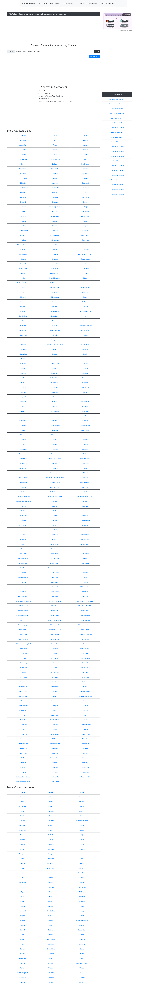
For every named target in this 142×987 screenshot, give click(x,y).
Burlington (85, 207)
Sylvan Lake (23, 696)
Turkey (22, 968)
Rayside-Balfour (23, 577)
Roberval (23, 591)
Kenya (22, 877)
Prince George (85, 563)
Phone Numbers (92, 3)
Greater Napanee (55, 330)
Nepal (82, 906)
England (82, 830)
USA (82, 973)
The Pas (85, 701)
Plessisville (23, 544)
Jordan (51, 873)
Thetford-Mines (23, 705)
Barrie (23, 164)
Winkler (54, 762)
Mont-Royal (23, 458)
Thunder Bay (23, 710)
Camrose (23, 221)
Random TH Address (117, 194)
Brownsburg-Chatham (55, 207)
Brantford (23, 197)
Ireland (22, 863)
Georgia (22, 844)
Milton (23, 444)
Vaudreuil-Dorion (85, 724)
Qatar (22, 935)
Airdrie (54, 135)
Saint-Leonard (54, 634)
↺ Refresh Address (94, 56)
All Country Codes (117, 123)
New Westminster (85, 473)
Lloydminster (23, 420)
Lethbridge (85, 411)
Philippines (82, 925)
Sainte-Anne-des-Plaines (85, 606)
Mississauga (23, 449)
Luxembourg (82, 887)
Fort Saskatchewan (85, 311)
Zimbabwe (82, 982)
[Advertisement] (53, 30)
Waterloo (23, 739)
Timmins (54, 710)
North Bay (23, 487)
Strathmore (85, 682)
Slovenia (22, 949)
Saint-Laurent (85, 629)
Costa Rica (82, 811)
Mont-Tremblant (85, 458)
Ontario (85, 511)
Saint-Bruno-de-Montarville (85, 601)
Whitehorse (85, 753)
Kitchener (85, 378)
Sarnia (85, 644)
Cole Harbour (85, 772)
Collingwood (23, 254)
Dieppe (85, 278)
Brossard (23, 207)
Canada (50, 806)
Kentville (55, 368)
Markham (23, 435)
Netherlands (22, 911)
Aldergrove (23, 140)
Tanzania (22, 963)
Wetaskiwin (23, 748)
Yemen (22, 982)
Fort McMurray (55, 311)
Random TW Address (117, 137)
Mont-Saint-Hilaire (55, 458)
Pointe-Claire (85, 544)
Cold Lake (85, 249)
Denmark (51, 820)
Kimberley (23, 373)
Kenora (23, 368)
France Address (55, 3)
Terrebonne (54, 701)
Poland (22, 930)
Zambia (50, 982)
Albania (22, 792)
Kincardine (54, 373)
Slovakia (82, 944)
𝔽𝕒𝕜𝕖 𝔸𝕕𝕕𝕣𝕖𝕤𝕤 (28, 4)
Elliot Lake (23, 302)
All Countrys (80, 3)
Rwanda (22, 939)
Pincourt (54, 539)
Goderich (23, 325)
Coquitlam (55, 259)
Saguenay (55, 596)
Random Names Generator (117, 104)
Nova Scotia (55, 501)
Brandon (54, 192)
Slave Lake (85, 663)
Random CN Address (117, 165)
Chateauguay (85, 235)
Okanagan (85, 506)
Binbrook (85, 178)
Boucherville (55, 188)
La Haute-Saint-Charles (23, 777)
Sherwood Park (85, 658)
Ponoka (23, 549)
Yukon (55, 772)
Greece (22, 849)
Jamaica (82, 868)
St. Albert (23, 672)
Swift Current (23, 691)
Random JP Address (117, 132)
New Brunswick (23, 477)
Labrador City (85, 387)
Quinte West (55, 572)
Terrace (23, 701)
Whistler (85, 748)
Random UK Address (117, 151)
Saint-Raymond (23, 639)
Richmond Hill (85, 777)
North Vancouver (55, 492)
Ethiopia (50, 835)
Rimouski (55, 587)
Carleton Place (23, 230)
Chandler (23, 235)
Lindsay (85, 416)
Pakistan (22, 920)
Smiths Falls (23, 667)
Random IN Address (117, 180)
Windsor (23, 762)
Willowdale (85, 758)
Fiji (82, 835)
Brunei (51, 801)
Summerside (55, 686)
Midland (85, 439)
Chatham (23, 240)
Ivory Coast (50, 868)
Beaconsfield (23, 169)
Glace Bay (85, 321)
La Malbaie (54, 382)
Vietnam (82, 977)
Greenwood (23, 335)
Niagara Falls (23, 482)
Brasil (22, 801)
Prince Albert (23, 563)
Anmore (85, 150)
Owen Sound (23, 525)
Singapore (51, 944)
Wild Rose (23, 758)
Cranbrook (54, 268)
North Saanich (23, 492)
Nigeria (22, 916)
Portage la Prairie (23, 558)
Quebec (85, 568)
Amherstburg (23, 145)
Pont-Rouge (85, 549)
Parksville (85, 525)
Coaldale (54, 245)
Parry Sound (23, 530)
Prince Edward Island (54, 568)
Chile (82, 806)
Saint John (85, 596)
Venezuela (51, 977)
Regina (85, 577)
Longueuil (85, 420)
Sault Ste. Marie (85, 648)
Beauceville (54, 169)
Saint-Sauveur (55, 639)
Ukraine (82, 968)
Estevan (54, 302)
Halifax (85, 335)
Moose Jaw (23, 463)
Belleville (85, 173)
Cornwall (23, 264)
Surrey (85, 686)
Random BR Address (117, 161)
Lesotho (82, 882)
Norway (50, 916)
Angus (55, 150)
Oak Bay (23, 506)
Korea (51, 877)
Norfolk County (55, 482)
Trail (23, 715)
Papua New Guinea (82, 920)
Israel (82, 863)
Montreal (85, 454)
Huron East (23, 354)
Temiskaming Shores (85, 696)
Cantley (23, 226)
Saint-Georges (85, 620)
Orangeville (23, 515)
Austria (82, 792)
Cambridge (85, 211)
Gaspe (85, 316)
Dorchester (85, 283)
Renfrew (23, 582)
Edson (85, 297)
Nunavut (85, 501)
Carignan (85, 226)
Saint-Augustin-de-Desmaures (23, 601)
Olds (54, 511)
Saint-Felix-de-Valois (54, 620)
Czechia (22, 820)
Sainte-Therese (54, 615)
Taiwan (82, 958)
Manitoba (55, 430)
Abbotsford (23, 135)
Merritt (55, 439)
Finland (22, 839)
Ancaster (23, 150)
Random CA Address (117, 146)
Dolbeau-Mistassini (23, 283)
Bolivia (51, 797)
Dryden (23, 292)
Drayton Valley (54, 287)
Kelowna (85, 363)
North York (85, 492)
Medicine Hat (55, 777)
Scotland (82, 939)
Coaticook (85, 245)
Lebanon (51, 882)
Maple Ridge (85, 430)
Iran (82, 858)
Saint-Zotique (85, 639)
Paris (54, 525)
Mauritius (82, 897)
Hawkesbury (85, 344)
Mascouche (54, 435)
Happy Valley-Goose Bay (55, 344)
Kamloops (23, 363)
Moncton (55, 449)
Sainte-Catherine (23, 610)
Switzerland (22, 958)
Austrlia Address (68, 3)
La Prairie (85, 382)
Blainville (23, 183)
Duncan (54, 292)
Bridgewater (55, 197)
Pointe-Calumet (55, 544)
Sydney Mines (85, 691)
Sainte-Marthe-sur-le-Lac (23, 615)
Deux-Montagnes (54, 278)
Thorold (85, 705)
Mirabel (54, 444)
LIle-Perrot (54, 416)
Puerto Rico (82, 930)
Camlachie (23, 216)
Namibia (50, 906)
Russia (82, 935)
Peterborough (85, 534)
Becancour (54, 173)
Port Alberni (23, 553)
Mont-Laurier (23, 454)
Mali (22, 897)
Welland (54, 739)
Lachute (23, 392)
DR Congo (22, 825)
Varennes (55, 724)
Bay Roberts (85, 164)
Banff (85, 159)
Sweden (82, 954)
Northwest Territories (23, 496)
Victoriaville (23, 734)
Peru (50, 925)
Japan (22, 873)
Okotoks (23, 511)
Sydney (54, 691)
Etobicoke (85, 302)
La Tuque (55, 387)
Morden (54, 463)
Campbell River (55, 216)
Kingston (85, 373)
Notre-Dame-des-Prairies (23, 501)
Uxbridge (23, 720)
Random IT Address (117, 184)
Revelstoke (85, 582)
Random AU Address (117, 127)
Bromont (54, 202)
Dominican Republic (82, 820)
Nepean (23, 473)
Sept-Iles (85, 653)
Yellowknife (85, 767)
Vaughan (23, 729)
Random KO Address (117, 156)
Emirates (50, 830)
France (51, 839)
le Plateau (85, 406)
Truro (85, 715)
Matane (85, 435)
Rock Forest (55, 591)
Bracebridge (85, 188)
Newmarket (85, 477)
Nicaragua (82, 911)
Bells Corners (23, 178)
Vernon (55, 729)
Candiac (54, 221)
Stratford (54, 682)
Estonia (22, 835)
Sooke (55, 667)
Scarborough (23, 653)
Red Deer (55, 577)
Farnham (54, 306)
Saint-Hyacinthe (55, 625)
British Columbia (85, 197)
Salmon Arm (55, 644)
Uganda (50, 968)
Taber (55, 696)
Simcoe (55, 663)
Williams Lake (54, 758)
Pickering (23, 539)
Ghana (82, 844)
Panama (50, 920)
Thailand (51, 963)
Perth (23, 534)
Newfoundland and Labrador (55, 477)
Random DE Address (117, 175)
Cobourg (23, 249)
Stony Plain (23, 682)
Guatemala (51, 849)
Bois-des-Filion (23, 188)
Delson (85, 273)
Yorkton (23, 772)
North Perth (85, 487)
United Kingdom (22, 973)
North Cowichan (55, 487)
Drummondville (85, 287)
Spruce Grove (85, 667)
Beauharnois (85, 169)
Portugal (50, 930)
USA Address (43, 3)
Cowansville (23, 268)
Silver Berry (23, 663)
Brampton (23, 192)
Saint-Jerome (23, 629)
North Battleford (85, 482)
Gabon (82, 839)
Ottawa (55, 520)
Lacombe (55, 392)
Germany (51, 844)
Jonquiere (85, 359)
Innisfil (85, 354)
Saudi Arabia (51, 939)
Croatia (22, 816)
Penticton (85, 530)
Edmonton (23, 297)
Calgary (54, 211)
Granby (54, 325)
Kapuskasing (55, 363)
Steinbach (55, 677)
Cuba (50, 816)
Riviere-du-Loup (85, 587)
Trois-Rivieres (55, 715)
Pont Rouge (54, 549)
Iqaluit (23, 359)
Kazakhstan (81, 873)
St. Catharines (55, 672)
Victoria (85, 729)
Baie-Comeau (23, 159)
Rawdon (85, 572)
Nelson (85, 468)
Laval (23, 406)
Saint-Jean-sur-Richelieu (85, 625)
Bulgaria (82, 801)
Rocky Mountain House (23, 782)
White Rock (23, 753)
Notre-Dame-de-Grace (55, 496)
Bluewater (55, 183)
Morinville (85, 463)
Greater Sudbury (85, 330)
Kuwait (82, 877)
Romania (51, 935)
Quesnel (23, 572)
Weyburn (55, 748)
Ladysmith (23, 397)
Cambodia (22, 806)
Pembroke (55, 530)
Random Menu (117, 94)
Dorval (23, 287)
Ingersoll (54, 354)
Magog (23, 430)
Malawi (50, 892)
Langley (54, 401)
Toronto (85, 710)
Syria (50, 958)
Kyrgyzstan (22, 882)
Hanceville (85, 340)
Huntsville (85, 349)
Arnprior (23, 154)
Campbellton (85, 216)
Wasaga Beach (85, 734)
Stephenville (85, 677)
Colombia (51, 811)
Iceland (82, 854)
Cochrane (55, 249)
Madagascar (22, 892)
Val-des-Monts (54, 720)
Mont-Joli (85, 449)
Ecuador (50, 825)
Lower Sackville (55, 425)
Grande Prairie (23, 330)
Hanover (23, 344)
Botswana (82, 797)
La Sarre (23, 387)
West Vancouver (55, 743)
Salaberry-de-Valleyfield (23, 644)
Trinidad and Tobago (82, 963)
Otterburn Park (85, 520)
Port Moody (85, 553)
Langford (23, 401)
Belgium (22, 797)
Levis (23, 416)
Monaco (50, 901)
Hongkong (22, 854)
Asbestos (55, 154)
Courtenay (85, 264)
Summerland (23, 686)
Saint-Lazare (23, 634)
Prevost (85, 558)
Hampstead (54, 340)
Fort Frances (23, 311)
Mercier (23, 439)
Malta (51, 897)
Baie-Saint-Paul (55, 159)
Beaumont (23, 173)
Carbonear (55, 226)
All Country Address (117, 118)
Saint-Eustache (85, 615)
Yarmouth (55, 767)
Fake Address (13, 14)
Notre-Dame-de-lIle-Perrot (85, 496)
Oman (82, 916)
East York (85, 292)
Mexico (22, 901)
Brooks (85, 202)
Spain (82, 949)
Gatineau (23, 321)
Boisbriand (85, 183)
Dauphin (23, 273)
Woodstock (23, 767)
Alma (55, 140)
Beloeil (55, 178)
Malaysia (82, 892)
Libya (22, 887)
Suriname (51, 954)
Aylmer (85, 154)
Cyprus (82, 816)
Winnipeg (85, 762)
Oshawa (23, 520)
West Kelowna (23, 743)
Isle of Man (50, 863)
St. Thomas (23, 677)
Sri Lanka (23, 954)
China (22, 811)
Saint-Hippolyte (23, 625)
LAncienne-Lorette (85, 397)
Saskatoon (55, 648)
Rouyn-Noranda (23, 596)
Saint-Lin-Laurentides (85, 634)
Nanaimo (55, 468)
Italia (22, 868)
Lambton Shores (55, 397)
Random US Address (117, 142)
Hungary (51, 854)
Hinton (55, 349)
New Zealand (51, 911)
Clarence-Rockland (23, 245)
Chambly (85, 230)
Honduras (82, 849)
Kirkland (23, 378)
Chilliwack (85, 240)
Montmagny (55, 454)
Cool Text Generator (117, 108)
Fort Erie (85, 306)
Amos (55, 145)
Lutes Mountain (85, 425)
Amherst (85, 140)
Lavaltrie (54, 406)
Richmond (23, 587)
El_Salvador (22, 830)
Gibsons (54, 321)
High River (23, 349)
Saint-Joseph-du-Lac (54, 629)
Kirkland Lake (54, 378)
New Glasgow (54, 473)
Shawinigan (23, 658)
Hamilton (23, 340)
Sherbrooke (54, 658)
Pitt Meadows (85, 539)
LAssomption (85, 401)
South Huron (55, 782)
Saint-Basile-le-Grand (54, 601)
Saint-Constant (23, 606)
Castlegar (55, 230)
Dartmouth (85, 268)
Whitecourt (54, 753)
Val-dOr (85, 720)
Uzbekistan (22, 977)
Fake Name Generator (107, 3)
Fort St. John (23, 316)
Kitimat (23, 382)
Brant (85, 192)
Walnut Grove (55, 734)
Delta (23, 278)
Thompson (54, 705)
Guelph (55, 335)
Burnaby (23, 211)
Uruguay (51, 973)
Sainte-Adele (55, 606)
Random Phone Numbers (117, 99)
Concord (23, 259)
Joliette (55, 359)
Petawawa (55, 534)
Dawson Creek (54, 273)
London (54, 420)
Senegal (22, 944)
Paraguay (22, 925)
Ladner (85, 392)
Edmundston (55, 297)
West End (85, 739)
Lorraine (23, 425)
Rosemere (85, 591)
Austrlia (50, 792)
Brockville (23, 202)
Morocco (82, 901)
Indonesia (51, 858)
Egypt (82, 825)
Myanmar (23, 906)
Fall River (23, 306)
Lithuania (51, 887)
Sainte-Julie (54, 610)
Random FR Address (117, 170)
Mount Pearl (23, 468)
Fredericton (54, 316)
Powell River (55, 558)
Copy (97, 51)
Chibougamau (55, 240)
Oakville (54, 506)
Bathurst (54, 164)
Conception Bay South (85, 254)
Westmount (85, 743)
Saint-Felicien (23, 620)
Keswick (85, 368)
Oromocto (85, 515)
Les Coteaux (55, 411)
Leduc (23, 411)
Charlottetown (54, 235)
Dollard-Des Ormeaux (55, 283)
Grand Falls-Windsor (85, 325)
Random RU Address (117, 189)
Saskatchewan (23, 648)
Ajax (85, 135)
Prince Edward (54, 563)
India (22, 858)
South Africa (51, 949)
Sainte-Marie (85, 610)
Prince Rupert (23, 568)
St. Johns (85, 672)
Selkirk (55, 653)
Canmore (85, 221)
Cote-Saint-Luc (55, 264)
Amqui (85, 145)
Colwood (55, 254)
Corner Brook (85, 259)
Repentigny (54, 582)
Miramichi (85, 444)
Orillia (55, 515)
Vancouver (23, 724)
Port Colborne (55, 553)
